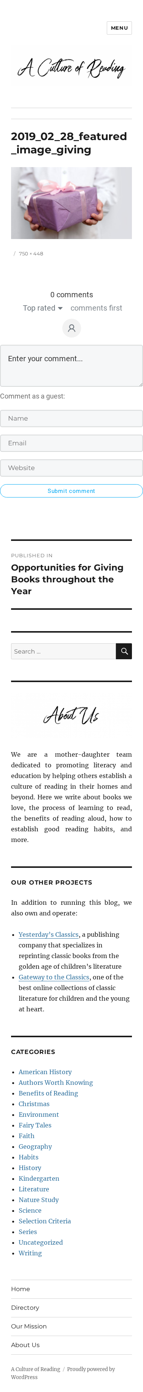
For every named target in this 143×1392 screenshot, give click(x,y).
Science (30, 1210)
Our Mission (29, 1326)
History (30, 1168)
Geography (35, 1146)
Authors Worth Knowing (56, 1082)
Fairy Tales (35, 1125)
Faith (27, 1136)
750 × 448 (31, 253)
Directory (25, 1307)
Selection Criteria (45, 1221)
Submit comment (71, 491)
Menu (119, 28)
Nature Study (39, 1200)
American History (45, 1072)
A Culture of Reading (35, 1369)
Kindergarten (39, 1178)
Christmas (34, 1104)
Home (20, 1289)
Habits (29, 1157)
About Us (25, 1345)
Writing (30, 1253)
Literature (34, 1189)
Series (28, 1232)
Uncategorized (41, 1242)
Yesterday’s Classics (49, 934)
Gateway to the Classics (54, 977)
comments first (96, 308)
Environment (39, 1114)
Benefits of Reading (48, 1093)
